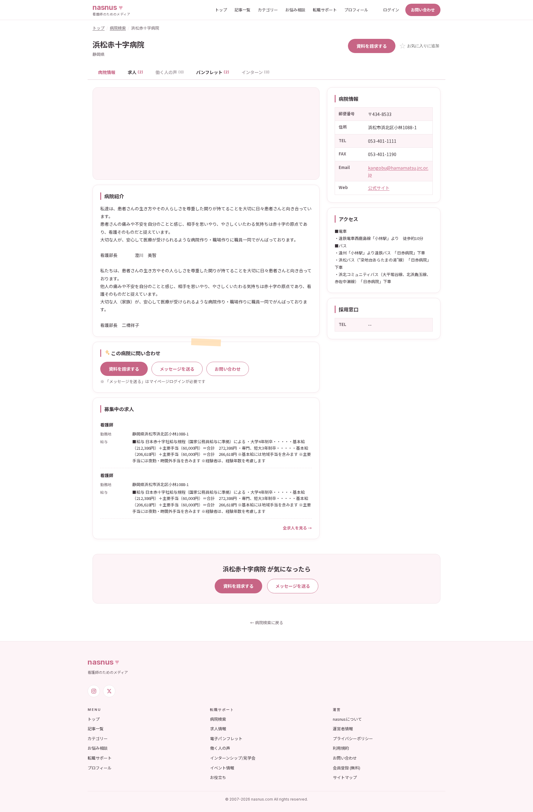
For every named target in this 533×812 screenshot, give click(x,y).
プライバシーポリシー (353, 738)
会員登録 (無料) (346, 768)
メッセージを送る (177, 369)
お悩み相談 (295, 10)
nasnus (101, 661)
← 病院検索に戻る (266, 622)
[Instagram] (94, 691)
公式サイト (379, 188)
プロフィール (356, 10)
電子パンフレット (226, 738)
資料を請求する (372, 46)
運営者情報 (343, 729)
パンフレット (212, 72)
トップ (221, 10)
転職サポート (325, 10)
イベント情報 (222, 768)
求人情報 (218, 729)
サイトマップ (345, 777)
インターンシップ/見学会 (232, 758)
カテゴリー (268, 10)
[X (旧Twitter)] (109, 691)
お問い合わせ (423, 10)
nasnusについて (347, 719)
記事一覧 (242, 10)
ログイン (391, 10)
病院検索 (118, 28)
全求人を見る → (297, 528)
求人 (135, 72)
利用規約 (341, 748)
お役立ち (218, 777)
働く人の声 (220, 748)
